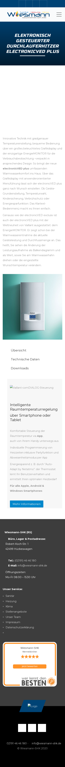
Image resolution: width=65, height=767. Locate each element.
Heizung (11, 601)
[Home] (28, 14)
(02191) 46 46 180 (25, 560)
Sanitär (10, 596)
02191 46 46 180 (17, 743)
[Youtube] (36, 3)
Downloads (20, 368)
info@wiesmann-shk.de (32, 565)
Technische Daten (25, 359)
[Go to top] (32, 706)
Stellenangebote (16, 611)
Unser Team (13, 617)
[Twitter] (29, 3)
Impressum (13, 622)
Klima (9, 606)
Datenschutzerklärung (20, 627)
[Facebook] (22, 3)
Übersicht (18, 350)
